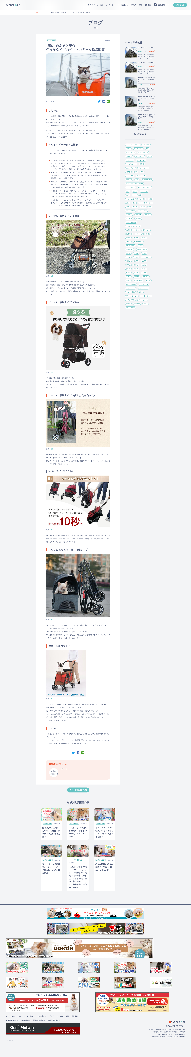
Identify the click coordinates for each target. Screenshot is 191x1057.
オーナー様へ (110, 5)
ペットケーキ (144, 284)
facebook (103, 101)
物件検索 (148, 5)
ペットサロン (130, 152)
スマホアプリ (130, 168)
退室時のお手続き (39, 1020)
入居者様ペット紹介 (132, 230)
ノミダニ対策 (130, 300)
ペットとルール (146, 296)
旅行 (127, 195)
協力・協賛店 (130, 307)
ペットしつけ (130, 199)
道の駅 (128, 172)
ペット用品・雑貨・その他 (134, 183)
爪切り (140, 292)
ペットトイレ (142, 210)
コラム (128, 148)
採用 (140, 5)
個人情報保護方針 (54, 1020)
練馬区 (136, 261)
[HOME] (37, 12)
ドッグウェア (130, 187)
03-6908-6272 (181, 1037)
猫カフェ (129, 179)
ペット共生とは (123, 5)
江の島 (140, 245)
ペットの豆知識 (147, 179)
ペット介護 (144, 191)
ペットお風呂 (130, 292)
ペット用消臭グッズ (144, 187)
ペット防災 (141, 199)
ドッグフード (130, 288)
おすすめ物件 (141, 160)
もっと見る (139, 134)
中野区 (128, 253)
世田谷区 (129, 214)
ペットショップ (143, 168)
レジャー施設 (130, 210)
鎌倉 (134, 203)
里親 (127, 207)
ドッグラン (146, 144)
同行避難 (137, 304)
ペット (145, 304)
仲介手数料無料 (131, 222)
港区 (127, 191)
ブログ (133, 5)
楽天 (52, 276)
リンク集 (60, 1016)
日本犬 (128, 261)
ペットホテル (140, 156)
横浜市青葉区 (138, 241)
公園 (137, 179)
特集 (135, 172)
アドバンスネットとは (95, 5)
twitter (99, 101)
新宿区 (128, 304)
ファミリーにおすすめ (133, 226)
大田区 (135, 207)
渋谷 (150, 207)
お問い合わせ (180, 5)
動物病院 (129, 234)
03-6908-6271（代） (166, 1034)
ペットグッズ (138, 148)
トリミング (139, 234)
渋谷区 (135, 191)
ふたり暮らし (146, 257)
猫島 (142, 172)
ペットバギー (51, 40)
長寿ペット (146, 230)
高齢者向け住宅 (142, 249)
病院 (147, 148)
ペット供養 (129, 176)
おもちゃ (129, 156)
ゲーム (150, 156)
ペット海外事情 (131, 284)
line (108, 101)
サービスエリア (131, 164)
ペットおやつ (142, 300)
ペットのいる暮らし (132, 144)
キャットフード (143, 288)
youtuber (136, 276)
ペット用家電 (137, 195)
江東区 (128, 272)
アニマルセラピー (131, 296)
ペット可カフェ (143, 152)
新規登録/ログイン (12, 1020)
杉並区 (148, 234)
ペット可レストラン (145, 203)
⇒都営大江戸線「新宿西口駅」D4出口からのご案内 (169, 1032)
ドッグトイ (129, 160)
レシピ (148, 280)
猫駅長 (142, 164)
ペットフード (141, 176)
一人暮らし (129, 249)
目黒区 (128, 280)
